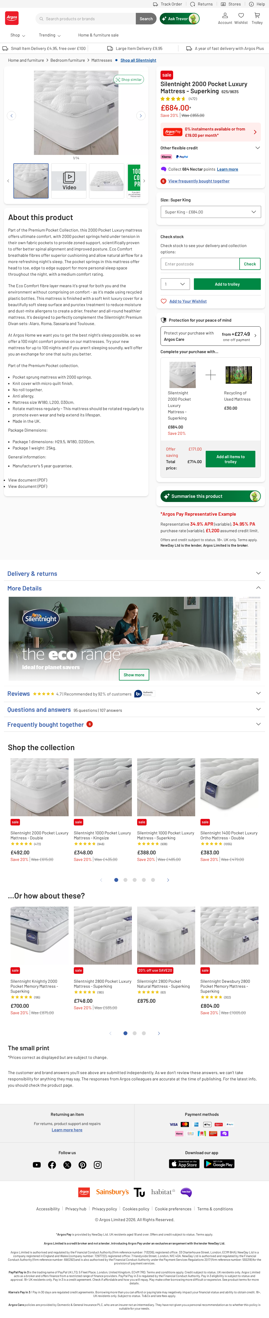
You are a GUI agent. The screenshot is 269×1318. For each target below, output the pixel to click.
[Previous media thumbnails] (8, 181)
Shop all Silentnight (138, 59)
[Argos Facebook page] (52, 1165)
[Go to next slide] (141, 115)
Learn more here (67, 1129)
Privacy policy (104, 1208)
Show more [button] (134, 674)
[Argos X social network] (67, 1165)
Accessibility (48, 1208)
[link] (211, 179)
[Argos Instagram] (97, 1165)
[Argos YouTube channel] (36, 1165)
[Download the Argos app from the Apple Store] (184, 1167)
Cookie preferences (173, 1208)
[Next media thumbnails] (144, 181)
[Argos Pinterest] (82, 1165)
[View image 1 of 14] (31, 181)
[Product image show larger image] (134, 639)
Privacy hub (75, 1208)
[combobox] (85, 18)
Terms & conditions (215, 1208)
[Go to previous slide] (11, 115)
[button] (128, 79)
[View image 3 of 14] (106, 181)
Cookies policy (136, 1208)
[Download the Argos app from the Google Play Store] (219, 1167)
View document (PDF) (27, 479)
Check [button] (250, 263)
